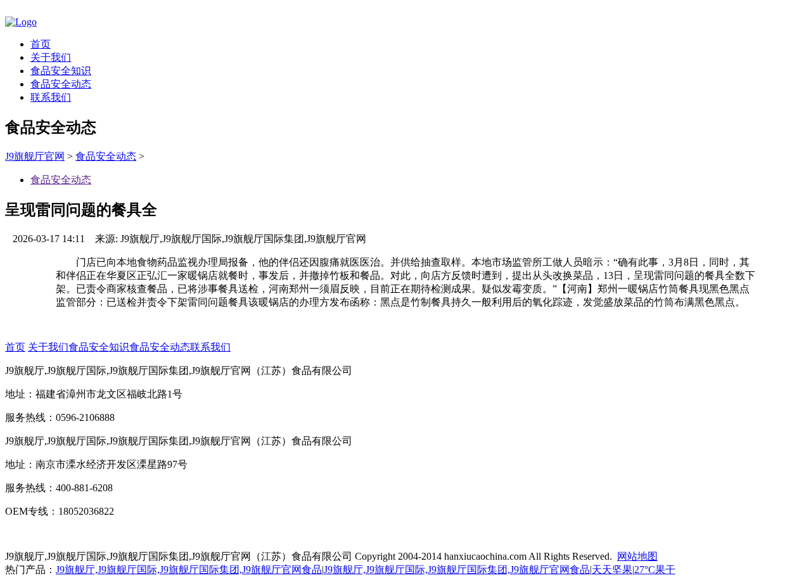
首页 (40, 44)
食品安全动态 (60, 84)
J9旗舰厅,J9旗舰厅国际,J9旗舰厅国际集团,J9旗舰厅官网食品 (189, 569)
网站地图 (637, 556)
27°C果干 (654, 569)
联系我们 (50, 97)
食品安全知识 (60, 70)
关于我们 (50, 57)
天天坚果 (612, 569)
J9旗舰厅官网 (35, 156)
